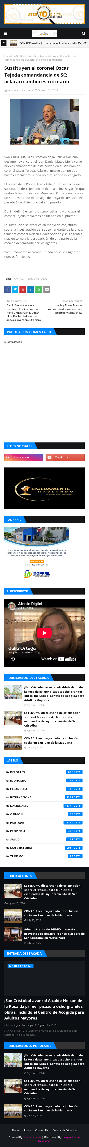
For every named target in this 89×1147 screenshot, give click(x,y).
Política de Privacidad (65, 1130)
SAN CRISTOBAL (22, 56)
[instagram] (23, 457)
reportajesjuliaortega (20, 90)
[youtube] (65, 457)
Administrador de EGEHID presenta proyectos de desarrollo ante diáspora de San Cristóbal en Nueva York (54, 933)
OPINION (40, 814)
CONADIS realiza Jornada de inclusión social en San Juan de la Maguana (51, 740)
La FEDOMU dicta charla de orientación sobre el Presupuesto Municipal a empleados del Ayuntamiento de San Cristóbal (52, 719)
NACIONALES (40, 806)
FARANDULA (40, 789)
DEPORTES (40, 772)
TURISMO (40, 856)
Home (15, 1130)
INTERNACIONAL (40, 797)
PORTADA (19, 278)
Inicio (7, 56)
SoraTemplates (32, 1137)
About (27, 1130)
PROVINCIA (40, 831)
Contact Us (41, 1130)
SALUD (40, 839)
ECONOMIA (40, 780)
